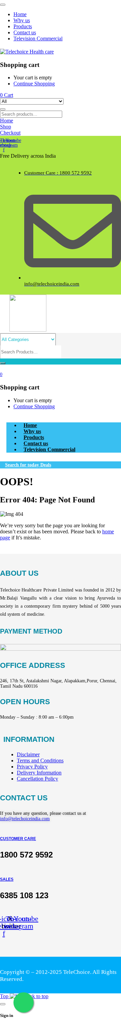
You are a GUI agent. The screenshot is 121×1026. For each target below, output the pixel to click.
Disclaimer (28, 754)
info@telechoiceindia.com (25, 818)
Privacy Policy (32, 766)
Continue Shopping (34, 83)
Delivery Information (39, 772)
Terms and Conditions (40, 760)
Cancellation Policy (37, 779)
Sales (6, 879)
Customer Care (18, 838)
